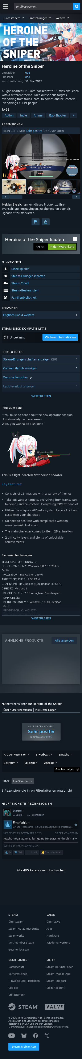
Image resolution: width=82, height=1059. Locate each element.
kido (27, 72)
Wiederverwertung (58, 942)
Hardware (52, 935)
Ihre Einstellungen (45, 709)
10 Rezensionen (35, 814)
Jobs (49, 928)
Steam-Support (56, 980)
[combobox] (43, 6)
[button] (13, 18)
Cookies (13, 987)
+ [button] (73, 115)
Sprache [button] (64, 754)
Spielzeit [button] (30, 762)
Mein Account (55, 987)
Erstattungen (16, 994)
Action (9, 115)
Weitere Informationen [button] (60, 337)
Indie (23, 115)
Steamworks (16, 935)
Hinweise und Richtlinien (24, 980)
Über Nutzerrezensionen (17, 709)
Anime (38, 115)
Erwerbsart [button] (43, 754)
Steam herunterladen (59, 966)
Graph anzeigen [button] (65, 769)
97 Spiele (17, 814)
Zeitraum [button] (9, 762)
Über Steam (15, 921)
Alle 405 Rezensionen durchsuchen (41, 870)
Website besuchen (16, 377)
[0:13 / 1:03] (41, 156)
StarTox (17, 810)
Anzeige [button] (49, 762)
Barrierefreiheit (17, 973)
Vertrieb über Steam (21, 942)
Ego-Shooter (57, 115)
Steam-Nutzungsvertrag (23, 928)
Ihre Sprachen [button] (21, 781)
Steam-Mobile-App (24, 1046)
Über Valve (53, 921)
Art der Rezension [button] (15, 754)
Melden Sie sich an (15, 204)
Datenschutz (16, 966)
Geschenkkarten (18, 949)
